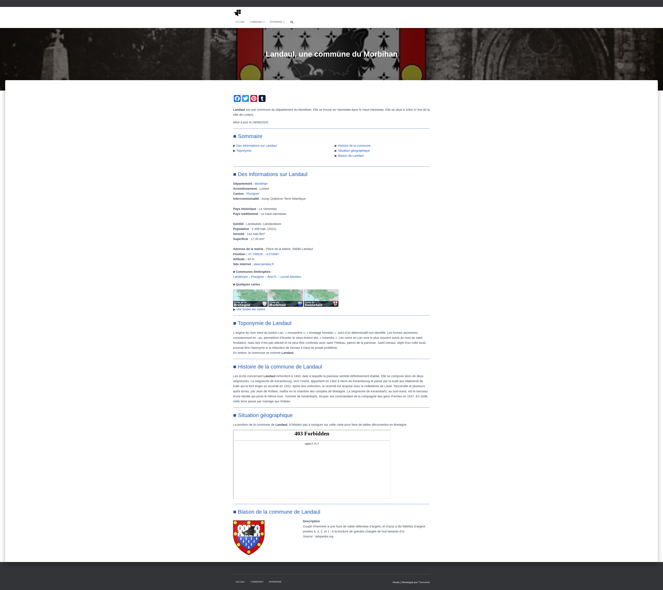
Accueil (240, 22)
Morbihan (261, 183)
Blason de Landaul (351, 155)
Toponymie (243, 150)
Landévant (240, 277)
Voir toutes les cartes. (251, 309)
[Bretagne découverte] (237, 13)
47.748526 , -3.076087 (263, 254)
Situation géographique (354, 150)
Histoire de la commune (354, 145)
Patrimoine (276, 22)
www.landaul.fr (264, 264)
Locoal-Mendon (290, 277)
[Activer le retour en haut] (656, 583)
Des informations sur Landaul (256, 145)
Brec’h (271, 277)
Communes (256, 22)
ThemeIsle (424, 582)
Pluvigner (252, 193)
